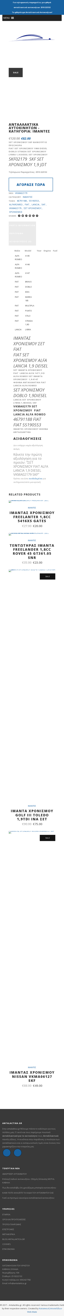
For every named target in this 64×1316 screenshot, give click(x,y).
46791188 (22, 200)
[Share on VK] (40, 216)
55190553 (34, 200)
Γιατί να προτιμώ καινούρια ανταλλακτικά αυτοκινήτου (28, 1197)
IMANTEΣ (41, 131)
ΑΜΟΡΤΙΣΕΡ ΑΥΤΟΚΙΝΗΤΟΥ (14, 1174)
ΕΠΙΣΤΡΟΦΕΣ (8, 1229)
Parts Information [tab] (22, 225)
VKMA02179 (15, 208)
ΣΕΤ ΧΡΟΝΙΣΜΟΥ (32, 208)
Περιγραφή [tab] (16, 233)
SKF (43, 204)
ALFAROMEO (16, 204)
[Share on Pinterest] (37, 216)
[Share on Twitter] (23, 216)
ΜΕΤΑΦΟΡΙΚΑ (8, 1234)
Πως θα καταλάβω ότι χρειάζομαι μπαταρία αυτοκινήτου (29, 1187)
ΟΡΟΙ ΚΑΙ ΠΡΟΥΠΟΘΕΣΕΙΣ (14, 1219)
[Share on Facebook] (19, 216)
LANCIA (35, 204)
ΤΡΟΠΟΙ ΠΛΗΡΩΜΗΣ (11, 1224)
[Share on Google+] (26, 216)
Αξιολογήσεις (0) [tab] (20, 241)
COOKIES (6, 1244)
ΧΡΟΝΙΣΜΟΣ (15, 211)
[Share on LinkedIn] (30, 216)
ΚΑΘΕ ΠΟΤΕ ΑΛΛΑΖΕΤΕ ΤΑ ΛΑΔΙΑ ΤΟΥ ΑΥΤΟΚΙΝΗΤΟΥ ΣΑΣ (28, 1192)
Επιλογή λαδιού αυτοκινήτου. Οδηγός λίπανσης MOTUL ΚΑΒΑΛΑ (28, 1181)
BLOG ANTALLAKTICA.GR (13, 1239)
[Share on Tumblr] (33, 216)
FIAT (27, 204)
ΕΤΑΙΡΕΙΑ (6, 1214)
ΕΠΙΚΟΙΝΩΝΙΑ (8, 1249)
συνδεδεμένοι (36, 478)
